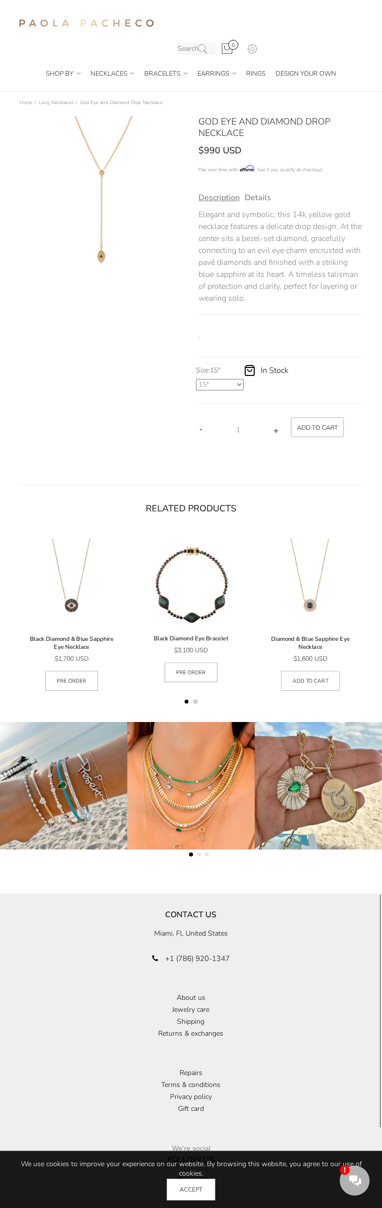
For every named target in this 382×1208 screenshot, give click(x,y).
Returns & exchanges (190, 1033)
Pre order (71, 680)
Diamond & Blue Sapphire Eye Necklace (310, 643)
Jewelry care (190, 1009)
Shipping (190, 1021)
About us (191, 997)
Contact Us (190, 914)
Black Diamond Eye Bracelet (191, 638)
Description (219, 197)
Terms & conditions (190, 1084)
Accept (191, 1190)
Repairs (191, 1073)
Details (258, 197)
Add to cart (310, 680)
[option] (101, 198)
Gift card (191, 1108)
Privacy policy (191, 1096)
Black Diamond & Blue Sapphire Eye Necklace (71, 643)
